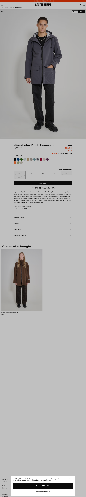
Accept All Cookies (43, 486)
